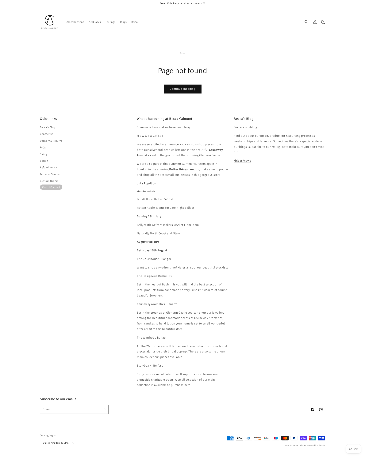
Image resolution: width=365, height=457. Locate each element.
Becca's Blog (47, 127)
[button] (306, 22)
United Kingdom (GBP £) (56, 442)
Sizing (43, 154)
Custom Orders (49, 181)
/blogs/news (242, 161)
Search (44, 160)
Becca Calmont (299, 445)
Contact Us (46, 134)
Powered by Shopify (316, 445)
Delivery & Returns (51, 140)
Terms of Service (50, 174)
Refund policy (48, 167)
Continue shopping (182, 88)
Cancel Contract (51, 187)
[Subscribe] (104, 409)
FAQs (43, 147)
